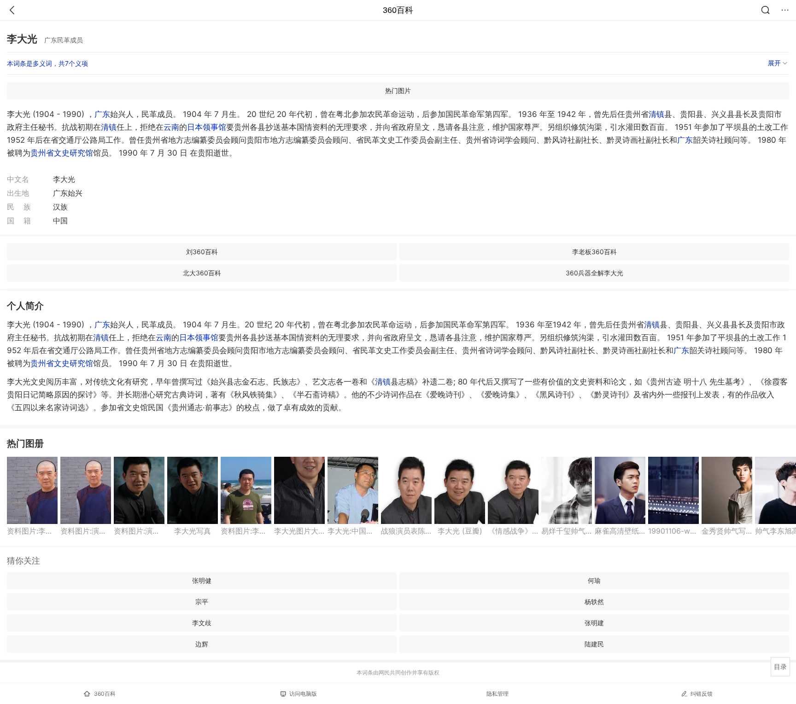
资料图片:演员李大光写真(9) (85, 530)
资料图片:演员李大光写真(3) (139, 530)
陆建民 (594, 644)
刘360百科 (202, 252)
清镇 (656, 114)
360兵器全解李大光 (594, 273)
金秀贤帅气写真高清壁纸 (727, 530)
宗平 (201, 601)
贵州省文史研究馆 (61, 152)
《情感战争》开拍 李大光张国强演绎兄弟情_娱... (513, 530)
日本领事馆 (206, 127)
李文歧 (201, 623)
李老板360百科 (594, 252)
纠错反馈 (702, 693)
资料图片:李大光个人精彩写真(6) (32, 530)
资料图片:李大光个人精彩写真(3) (246, 530)
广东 (102, 114)
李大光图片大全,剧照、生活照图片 (299, 530)
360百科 (398, 10)
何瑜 (594, 580)
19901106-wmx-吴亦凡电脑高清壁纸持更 (673, 530)
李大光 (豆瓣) (460, 530)
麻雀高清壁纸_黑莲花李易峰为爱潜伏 (620, 530)
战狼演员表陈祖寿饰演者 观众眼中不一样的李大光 (406, 530)
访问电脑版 (303, 693)
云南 (171, 127)
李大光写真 (192, 530)
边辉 (201, 644)
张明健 (201, 580)
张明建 (594, 623)
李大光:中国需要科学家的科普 (353, 530)
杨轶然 (594, 601)
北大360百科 (202, 273)
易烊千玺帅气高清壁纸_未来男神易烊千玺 (566, 530)
